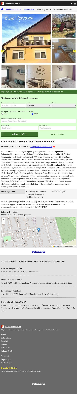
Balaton (4, 344)
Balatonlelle (29, 9)
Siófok (3, 334)
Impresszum (6, 359)
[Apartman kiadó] (2, 3)
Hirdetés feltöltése (9, 367)
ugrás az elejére (38, 251)
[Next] (74, 51)
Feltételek (5, 356)
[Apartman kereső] (72, 4)
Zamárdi (4, 341)
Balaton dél (5, 347)
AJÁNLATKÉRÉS (18, 134)
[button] (38, 230)
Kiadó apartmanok (13, 9)
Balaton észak (6, 351)
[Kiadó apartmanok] (1, 9)
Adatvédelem (57, 134)
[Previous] (2, 51)
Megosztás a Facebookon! (41, 146)
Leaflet (56, 246)
